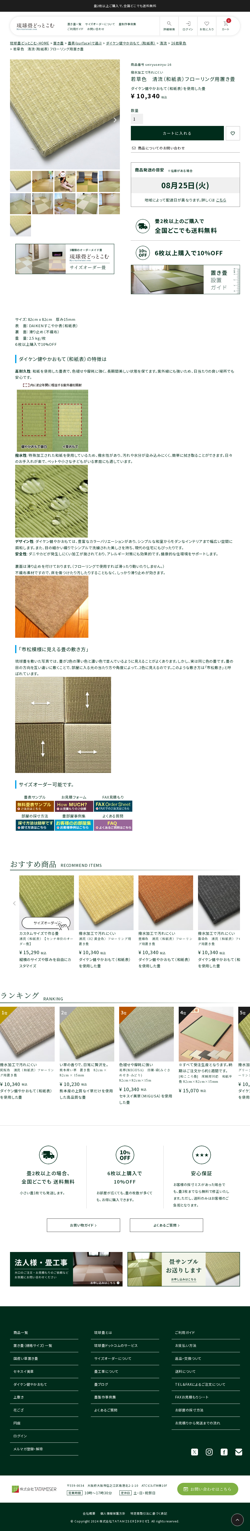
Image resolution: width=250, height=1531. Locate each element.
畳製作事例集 (105, 1397)
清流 (163, 43)
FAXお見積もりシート (192, 1397)
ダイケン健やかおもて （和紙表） (131, 43)
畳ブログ (101, 1384)
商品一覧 (20, 1332)
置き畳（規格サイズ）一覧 (32, 1345)
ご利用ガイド (75, 29)
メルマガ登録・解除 (28, 1448)
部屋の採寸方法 (34, 815)
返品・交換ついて (188, 1358)
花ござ (18, 1410)
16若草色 (179, 43)
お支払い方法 (185, 1345)
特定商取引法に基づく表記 (148, 1513)
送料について (185, 1371)
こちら (221, 199)
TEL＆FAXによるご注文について (200, 1384)
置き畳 (58, 43)
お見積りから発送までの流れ (197, 1422)
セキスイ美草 (23, 1371)
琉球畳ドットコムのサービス (116, 1345)
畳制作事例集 (127, 24)
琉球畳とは (103, 1332)
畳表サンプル (35, 797)
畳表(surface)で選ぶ (85, 43)
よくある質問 (113, 815)
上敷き (18, 1397)
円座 (17, 1422)
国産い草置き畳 (25, 1358)
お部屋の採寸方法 (189, 1410)
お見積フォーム (73, 797)
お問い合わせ (95, 29)
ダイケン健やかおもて (30, 1384)
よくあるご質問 (165, 1225)
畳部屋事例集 (73, 815)
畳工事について (106, 1371)
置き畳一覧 (74, 24)
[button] (14, 905)
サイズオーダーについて (100, 24)
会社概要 (89, 1513)
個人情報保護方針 (112, 1513)
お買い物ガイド (82, 1225)
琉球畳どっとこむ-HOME (29, 43)
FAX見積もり (113, 797)
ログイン (20, 1435)
